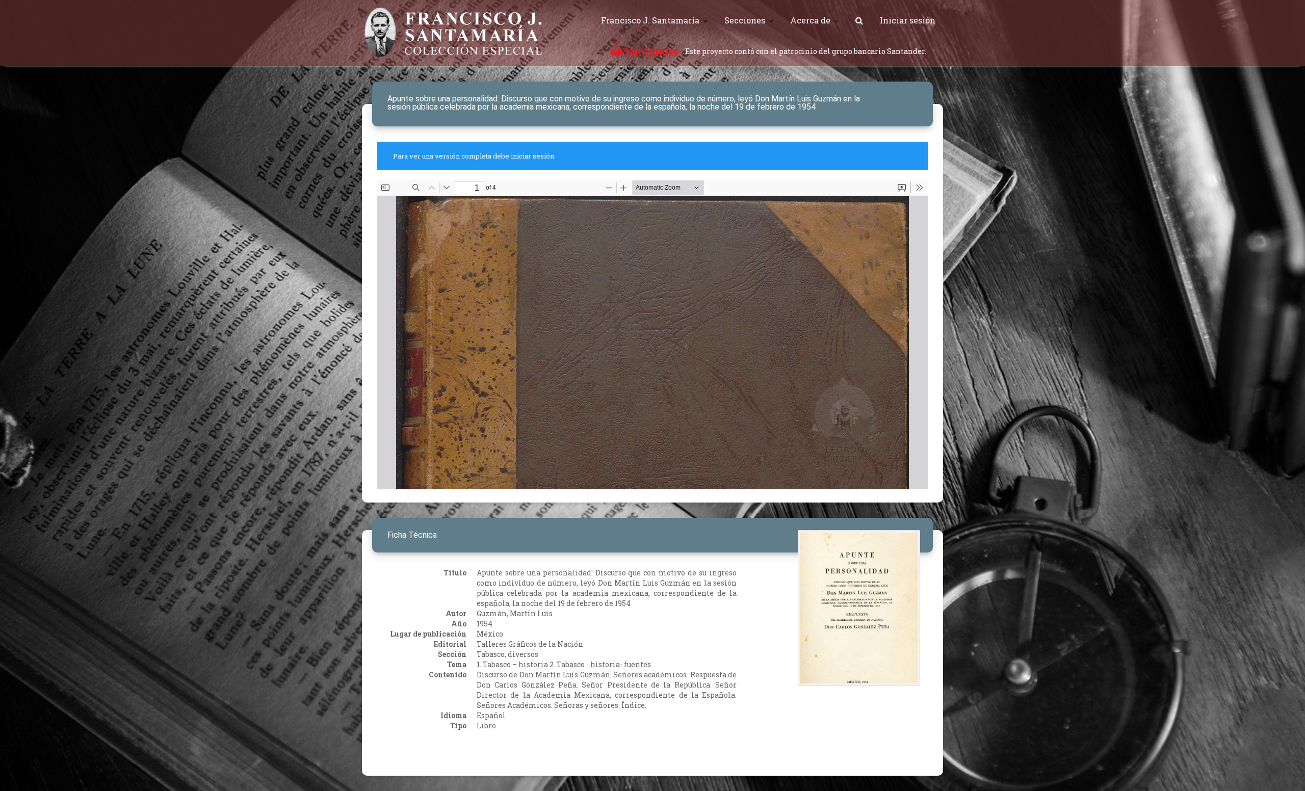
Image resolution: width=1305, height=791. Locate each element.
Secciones (744, 20)
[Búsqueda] (859, 20)
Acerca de (810, 20)
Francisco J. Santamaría (650, 20)
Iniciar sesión (907, 20)
